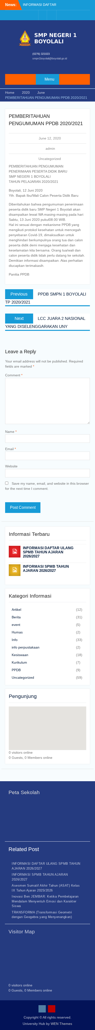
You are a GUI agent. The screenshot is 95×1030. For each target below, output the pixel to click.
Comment (13, 375)
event (16, 625)
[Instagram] (42, 15)
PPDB (16, 670)
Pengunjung (23, 696)
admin (50, 148)
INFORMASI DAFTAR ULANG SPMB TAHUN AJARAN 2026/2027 (48, 552)
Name (11, 432)
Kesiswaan (20, 655)
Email (10, 449)
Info (15, 640)
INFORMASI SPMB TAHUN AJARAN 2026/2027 (46, 568)
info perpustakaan (25, 647)
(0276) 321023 (41, 53)
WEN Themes (61, 1024)
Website (11, 466)
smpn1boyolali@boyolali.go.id (49, 58)
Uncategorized (49, 159)
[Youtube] (52, 15)
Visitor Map (22, 931)
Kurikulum (19, 662)
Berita (16, 617)
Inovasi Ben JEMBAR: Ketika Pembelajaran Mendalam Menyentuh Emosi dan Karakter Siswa (45, 901)
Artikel (16, 610)
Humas (17, 632)
